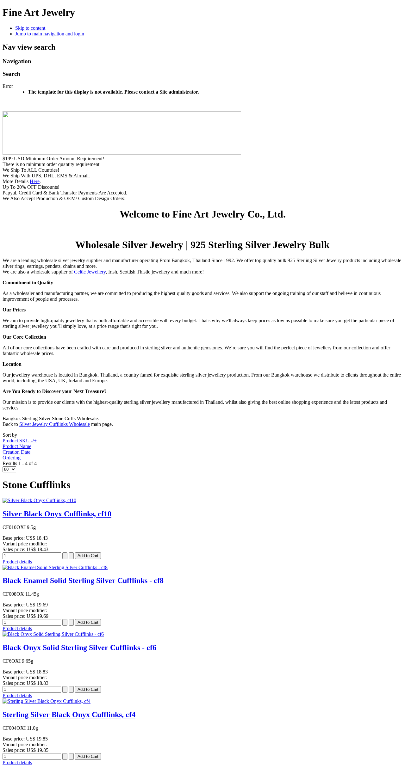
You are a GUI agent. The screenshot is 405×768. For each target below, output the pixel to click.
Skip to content (30, 28)
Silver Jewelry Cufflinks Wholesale (54, 424)
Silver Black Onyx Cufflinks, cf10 (57, 514)
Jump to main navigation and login (49, 33)
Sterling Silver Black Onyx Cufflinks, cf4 (69, 714)
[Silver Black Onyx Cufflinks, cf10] (39, 500)
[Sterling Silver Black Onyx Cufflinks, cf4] (46, 701)
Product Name (17, 446)
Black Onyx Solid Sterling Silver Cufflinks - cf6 (79, 647)
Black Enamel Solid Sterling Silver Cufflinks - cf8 (83, 580)
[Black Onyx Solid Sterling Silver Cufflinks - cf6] (53, 634)
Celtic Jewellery (90, 271)
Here (35, 181)
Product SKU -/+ (20, 440)
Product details (17, 561)
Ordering (12, 457)
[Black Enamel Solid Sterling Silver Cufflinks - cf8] (55, 567)
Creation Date (16, 452)
